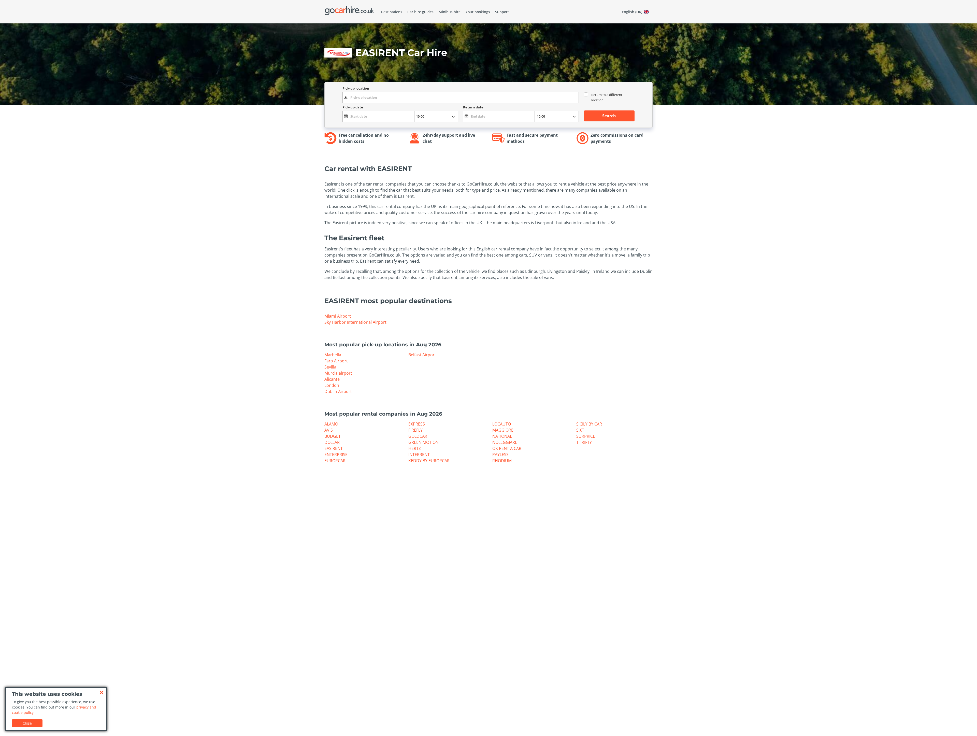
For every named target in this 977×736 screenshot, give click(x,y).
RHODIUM (502, 460)
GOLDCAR (417, 436)
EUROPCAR (335, 460)
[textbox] (460, 97)
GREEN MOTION (423, 442)
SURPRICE (585, 436)
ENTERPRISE (336, 454)
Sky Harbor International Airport (355, 322)
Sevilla (330, 367)
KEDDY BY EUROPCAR (429, 460)
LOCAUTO (501, 424)
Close (27, 723)
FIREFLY (415, 430)
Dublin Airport (338, 391)
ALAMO (331, 424)
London (331, 385)
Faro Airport (336, 361)
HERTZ (414, 448)
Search (609, 116)
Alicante (332, 379)
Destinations (391, 11)
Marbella (332, 355)
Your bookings (478, 11)
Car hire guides (420, 11)
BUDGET (332, 436)
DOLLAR (332, 442)
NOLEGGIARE (504, 442)
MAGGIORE (502, 430)
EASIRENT (333, 448)
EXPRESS (416, 424)
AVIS (328, 430)
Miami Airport (337, 316)
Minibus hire (450, 11)
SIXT (580, 430)
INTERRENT (419, 454)
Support (502, 11)
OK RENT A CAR (506, 448)
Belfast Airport (422, 355)
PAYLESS (500, 454)
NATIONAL (502, 436)
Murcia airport (338, 373)
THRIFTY (584, 442)
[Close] (101, 692)
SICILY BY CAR (589, 424)
